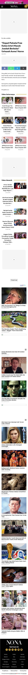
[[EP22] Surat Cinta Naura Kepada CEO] (20, 140)
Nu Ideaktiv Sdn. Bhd (13, 673)
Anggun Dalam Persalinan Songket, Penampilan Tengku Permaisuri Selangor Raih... (8, 238)
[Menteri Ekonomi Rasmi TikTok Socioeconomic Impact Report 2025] (20, 222)
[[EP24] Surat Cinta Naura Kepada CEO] (20, 100)
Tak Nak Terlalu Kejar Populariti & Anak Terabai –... (7, 212)
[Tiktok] (15, 650)
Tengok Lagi (14, 280)
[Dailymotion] (21, 650)
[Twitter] (13, 650)
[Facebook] (7, 650)
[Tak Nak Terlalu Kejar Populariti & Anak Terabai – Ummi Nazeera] (20, 212)
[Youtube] (18, 650)
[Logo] (14, 642)
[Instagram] (10, 650)
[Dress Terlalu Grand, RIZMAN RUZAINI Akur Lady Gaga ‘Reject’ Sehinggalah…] (20, 186)
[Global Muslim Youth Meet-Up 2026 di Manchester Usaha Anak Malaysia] (7, 120)
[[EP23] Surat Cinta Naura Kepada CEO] (7, 140)
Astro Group (24, 673)
